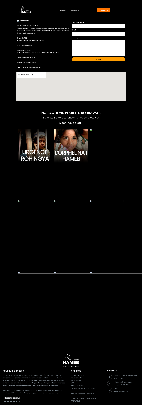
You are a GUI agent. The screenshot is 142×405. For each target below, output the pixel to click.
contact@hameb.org (121, 391)
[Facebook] (5, 401)
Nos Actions (74, 10)
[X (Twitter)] (8, 401)
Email (74, 30)
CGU (72, 383)
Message (75, 38)
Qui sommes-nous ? (78, 375)
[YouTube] (14, 401)
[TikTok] (16, 401)
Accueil (62, 10)
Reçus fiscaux (76, 380)
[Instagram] (11, 401)
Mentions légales (77, 385)
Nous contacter (76, 378)
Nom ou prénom (78, 22)
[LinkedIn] (19, 401)
